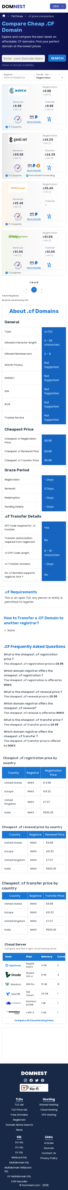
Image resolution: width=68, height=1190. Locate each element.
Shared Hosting (48, 1104)
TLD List (19, 1104)
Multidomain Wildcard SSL (17, 1169)
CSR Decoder (19, 1181)
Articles (49, 1143)
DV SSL (19, 1142)
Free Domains (19, 1115)
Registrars (19, 1120)
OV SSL (19, 1147)
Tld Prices (17, 16)
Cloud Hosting (48, 1109)
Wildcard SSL (19, 1157)
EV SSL (19, 1152)
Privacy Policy (48, 1158)
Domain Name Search (19, 1125)
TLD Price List (19, 1109)
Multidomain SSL (19, 1162)
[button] (58, 6)
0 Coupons (15, 126)
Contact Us (49, 1153)
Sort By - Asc (42, 74)
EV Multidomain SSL (19, 1176)
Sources (49, 1148)
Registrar (8, 74)
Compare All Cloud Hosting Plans (34, 1020)
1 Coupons (14, 272)
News (19, 1130)
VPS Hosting (48, 1115)
